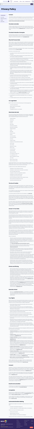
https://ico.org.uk (25, 362)
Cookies (25, 422)
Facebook (32, 420)
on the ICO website (19, 49)
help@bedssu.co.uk (22, 28)
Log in (32, 4)
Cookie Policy (30, 193)
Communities (16, 1)
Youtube (32, 423)
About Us (11, 1)
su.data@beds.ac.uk (26, 36)
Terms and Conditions (26, 420)
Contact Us (18, 421)
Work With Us (18, 422)
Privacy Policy (25, 421)
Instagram (32, 421)
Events (23, 1)
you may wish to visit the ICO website (27, 203)
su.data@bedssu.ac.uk (27, 393)
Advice (21, 1)
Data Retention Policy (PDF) (18, 291)
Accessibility (25, 423)
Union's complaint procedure (16, 394)
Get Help (31, 427)
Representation (27, 1)
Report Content (18, 427)
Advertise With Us (19, 423)
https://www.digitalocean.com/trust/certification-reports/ (20, 243)
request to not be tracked (22, 92)
